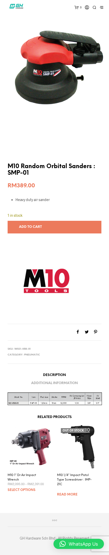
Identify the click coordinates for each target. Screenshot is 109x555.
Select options (21, 490)
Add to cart (30, 227)
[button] (78, 544)
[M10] (46, 280)
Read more (67, 494)
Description (54, 375)
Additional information (54, 383)
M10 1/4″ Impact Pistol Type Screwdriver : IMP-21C (74, 479)
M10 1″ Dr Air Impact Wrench (22, 477)
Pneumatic (32, 354)
